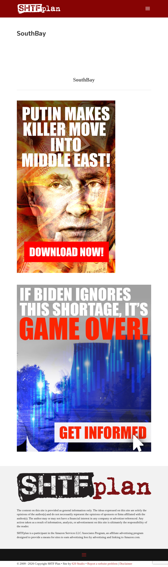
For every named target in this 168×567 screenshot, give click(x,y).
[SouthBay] (84, 58)
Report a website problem (102, 563)
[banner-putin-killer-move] (66, 272)
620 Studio (78, 563)
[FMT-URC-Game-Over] (84, 450)
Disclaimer (125, 563)
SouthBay (84, 80)
